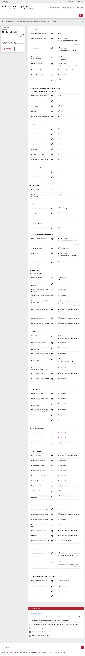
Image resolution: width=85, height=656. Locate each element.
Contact (4, 652)
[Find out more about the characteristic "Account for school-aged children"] (52, 139)
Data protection (23, 652)
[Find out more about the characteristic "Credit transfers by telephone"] (52, 471)
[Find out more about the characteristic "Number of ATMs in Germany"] (52, 190)
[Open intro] (81, 1)
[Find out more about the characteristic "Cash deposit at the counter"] (52, 553)
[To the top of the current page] (82, 647)
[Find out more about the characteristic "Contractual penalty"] (52, 591)
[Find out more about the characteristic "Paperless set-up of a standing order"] (52, 514)
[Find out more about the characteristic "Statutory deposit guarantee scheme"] (52, 208)
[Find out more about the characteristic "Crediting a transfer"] (52, 491)
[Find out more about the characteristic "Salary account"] (52, 149)
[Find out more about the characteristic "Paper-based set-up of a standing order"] (52, 509)
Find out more (77, 44)
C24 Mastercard (63, 57)
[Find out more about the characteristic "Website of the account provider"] (52, 586)
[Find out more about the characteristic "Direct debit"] (52, 536)
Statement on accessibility (38, 652)
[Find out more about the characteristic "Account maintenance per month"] (52, 33)
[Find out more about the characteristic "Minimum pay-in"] (52, 134)
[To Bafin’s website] (5, 2)
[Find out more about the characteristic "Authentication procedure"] (52, 117)
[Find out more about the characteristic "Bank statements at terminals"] (52, 438)
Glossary (80, 8)
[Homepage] (2, 22)
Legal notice (12, 652)
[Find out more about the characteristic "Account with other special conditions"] (52, 160)
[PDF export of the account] (82, 22)
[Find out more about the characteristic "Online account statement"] (52, 443)
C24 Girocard (63, 59)
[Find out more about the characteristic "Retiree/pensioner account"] (52, 154)
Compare (9, 49)
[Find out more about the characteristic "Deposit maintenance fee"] (52, 262)
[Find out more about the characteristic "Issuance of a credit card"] (52, 75)
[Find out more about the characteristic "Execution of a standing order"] (52, 531)
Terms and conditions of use (57, 652)
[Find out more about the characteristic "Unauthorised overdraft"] (52, 248)
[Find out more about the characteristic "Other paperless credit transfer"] (52, 476)
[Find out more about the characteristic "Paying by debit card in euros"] (52, 318)
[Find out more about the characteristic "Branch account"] (52, 101)
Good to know (54, 8)
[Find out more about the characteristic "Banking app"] (52, 111)
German (68, 2)
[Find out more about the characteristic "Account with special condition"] (52, 129)
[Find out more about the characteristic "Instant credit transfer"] (52, 486)
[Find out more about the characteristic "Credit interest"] (52, 48)
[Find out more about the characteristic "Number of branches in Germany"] (52, 172)
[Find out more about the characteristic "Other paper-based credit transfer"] (52, 481)
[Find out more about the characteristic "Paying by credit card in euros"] (52, 415)
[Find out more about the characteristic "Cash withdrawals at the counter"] (52, 562)
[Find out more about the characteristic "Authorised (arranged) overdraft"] (52, 39)
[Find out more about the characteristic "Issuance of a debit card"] (52, 64)
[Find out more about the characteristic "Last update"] (52, 596)
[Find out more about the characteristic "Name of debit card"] (52, 57)
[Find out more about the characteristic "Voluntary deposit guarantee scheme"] (52, 213)
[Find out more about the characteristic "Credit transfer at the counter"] (52, 461)
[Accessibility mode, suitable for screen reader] (78, 1)
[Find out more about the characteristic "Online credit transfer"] (52, 456)
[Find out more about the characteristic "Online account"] (52, 80)
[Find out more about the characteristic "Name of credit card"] (52, 70)
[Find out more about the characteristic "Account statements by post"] (52, 433)
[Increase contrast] (73, 1)
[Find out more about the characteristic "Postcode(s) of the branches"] (52, 177)
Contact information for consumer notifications (13, 43)
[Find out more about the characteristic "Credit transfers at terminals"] (52, 466)
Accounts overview (67, 8)
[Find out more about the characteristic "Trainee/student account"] (52, 144)
